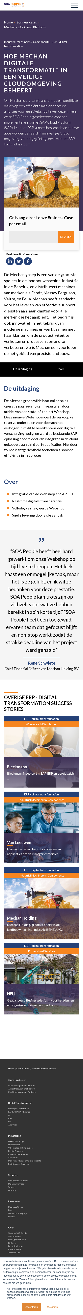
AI (9, 1115)
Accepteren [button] (31, 1307)
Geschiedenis (14, 1236)
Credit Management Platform (22, 1092)
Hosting (12, 1190)
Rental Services (15, 1151)
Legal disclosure (15, 1246)
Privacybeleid (14, 1249)
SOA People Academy (18, 1180)
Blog (10, 1210)
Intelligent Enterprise (18, 1108)
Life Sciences (14, 1144)
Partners (12, 1243)
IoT (9, 1121)
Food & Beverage (16, 1141)
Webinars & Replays (17, 1213)
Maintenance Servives (18, 1164)
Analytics (12, 1124)
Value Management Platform (21, 1085)
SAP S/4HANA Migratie (19, 1112)
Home (8, 22)
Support (12, 1187)
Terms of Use (14, 1252)
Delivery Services (16, 1184)
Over (60, 369)
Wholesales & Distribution (20, 1148)
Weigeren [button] (52, 1307)
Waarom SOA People (17, 1233)
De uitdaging (22, 369)
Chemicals (13, 1157)
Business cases (27, 22)
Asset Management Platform (21, 1088)
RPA (10, 1118)
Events (11, 1216)
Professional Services (18, 1154)
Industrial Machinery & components (24, 1160)
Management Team (17, 1239)
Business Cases (15, 1207)
